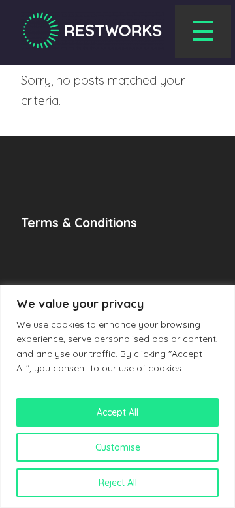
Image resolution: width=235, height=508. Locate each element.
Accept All (117, 412)
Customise (117, 447)
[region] (117, 396)
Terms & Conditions (79, 223)
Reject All (118, 482)
